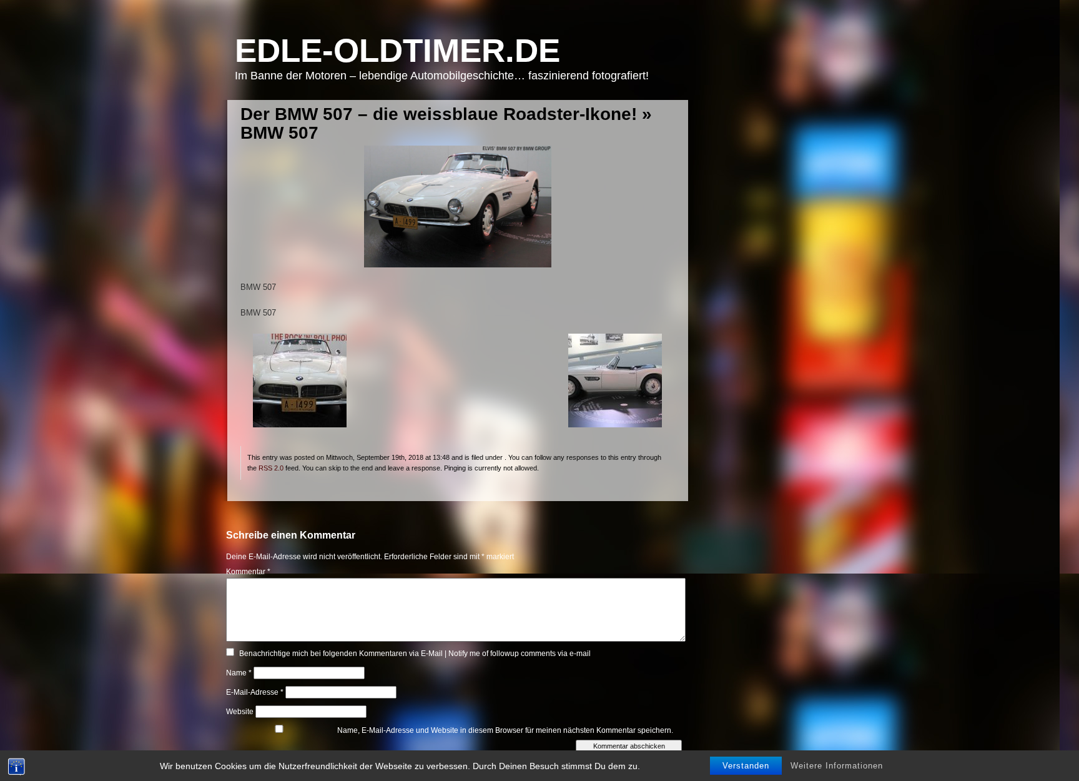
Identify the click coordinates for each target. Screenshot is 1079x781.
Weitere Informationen (837, 765)
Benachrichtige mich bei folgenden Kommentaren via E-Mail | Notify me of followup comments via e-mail (415, 653)
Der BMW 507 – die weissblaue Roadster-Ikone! (438, 114)
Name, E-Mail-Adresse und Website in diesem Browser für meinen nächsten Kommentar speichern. (505, 730)
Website (240, 711)
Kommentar (248, 571)
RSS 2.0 (271, 468)
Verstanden (745, 765)
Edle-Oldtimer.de (397, 50)
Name (239, 673)
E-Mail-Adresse (254, 692)
